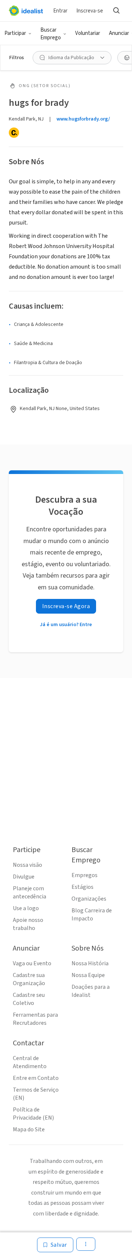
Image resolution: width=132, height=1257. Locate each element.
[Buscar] (116, 11)
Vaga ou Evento (32, 963)
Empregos (85, 875)
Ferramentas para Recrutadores (35, 1019)
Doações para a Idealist (91, 991)
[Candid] (14, 133)
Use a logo (26, 908)
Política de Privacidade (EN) (33, 1114)
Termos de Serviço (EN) (36, 1094)
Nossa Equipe (88, 975)
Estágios (83, 887)
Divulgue (23, 877)
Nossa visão (27, 865)
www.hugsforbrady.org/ (83, 119)
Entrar (60, 11)
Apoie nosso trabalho (28, 924)
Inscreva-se (89, 11)
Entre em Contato (36, 1078)
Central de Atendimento (30, 1062)
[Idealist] (26, 11)
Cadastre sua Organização (29, 979)
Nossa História (90, 963)
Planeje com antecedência (29, 892)
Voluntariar (87, 33)
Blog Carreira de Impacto (92, 914)
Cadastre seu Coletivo (29, 999)
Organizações (89, 899)
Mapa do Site (29, 1129)
